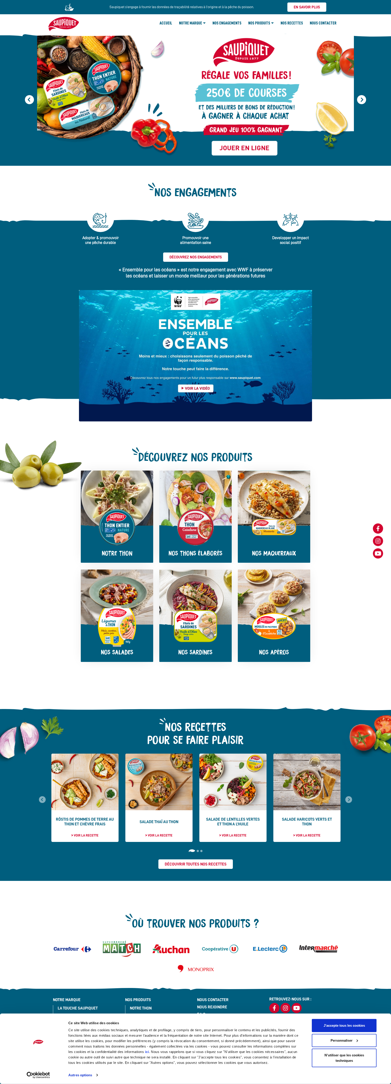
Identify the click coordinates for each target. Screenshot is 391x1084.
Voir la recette (86, 835)
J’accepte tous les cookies (344, 1025)
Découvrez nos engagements (195, 257)
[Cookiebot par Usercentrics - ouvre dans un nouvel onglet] (38, 1075)
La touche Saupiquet (78, 1008)
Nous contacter (323, 22)
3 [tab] (201, 851)
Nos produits (138, 1000)
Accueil (166, 22)
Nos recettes (292, 22)
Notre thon (141, 1008)
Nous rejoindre (212, 1007)
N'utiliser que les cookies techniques (344, 1057)
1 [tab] (191, 851)
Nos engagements (226, 22)
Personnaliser (342, 1040)
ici (147, 1052)
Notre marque (190, 22)
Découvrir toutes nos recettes (195, 864)
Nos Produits (259, 22)
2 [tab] (198, 851)
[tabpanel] (85, 798)
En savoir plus (307, 7)
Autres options (80, 1075)
